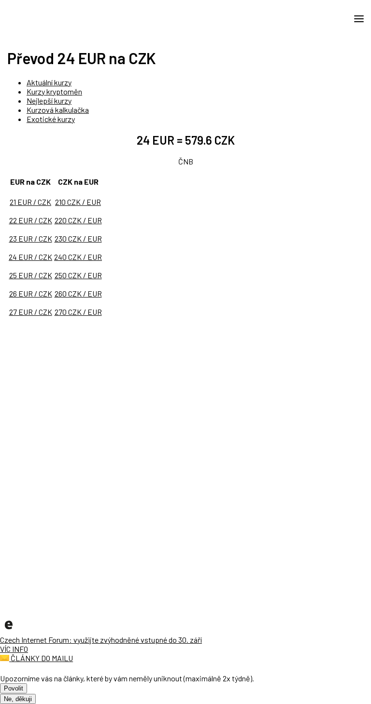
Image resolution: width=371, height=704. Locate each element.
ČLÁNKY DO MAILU (41, 658)
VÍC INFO (14, 648)
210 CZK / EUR (78, 201)
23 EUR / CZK (30, 238)
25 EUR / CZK (30, 275)
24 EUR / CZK (30, 256)
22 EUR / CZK (30, 220)
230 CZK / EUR (78, 238)
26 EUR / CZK (30, 293)
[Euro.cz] (8, 630)
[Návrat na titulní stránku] (50, 18)
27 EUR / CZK (30, 311)
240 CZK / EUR (78, 256)
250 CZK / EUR (78, 275)
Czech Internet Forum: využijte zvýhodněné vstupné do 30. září (101, 639)
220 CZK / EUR (78, 220)
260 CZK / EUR (78, 293)
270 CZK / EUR (78, 311)
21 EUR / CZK (30, 201)
